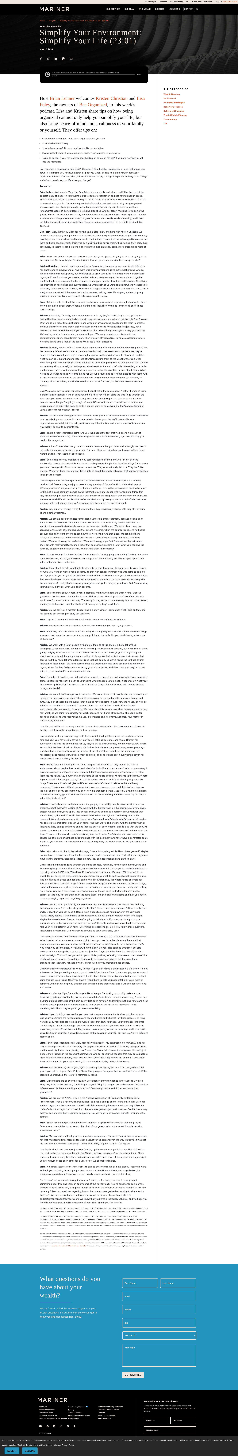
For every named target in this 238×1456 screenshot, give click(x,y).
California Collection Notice (108, 1410)
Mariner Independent (47, 1410)
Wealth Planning (171, 94)
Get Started (133, 1374)
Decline (30, 1450)
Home (42, 21)
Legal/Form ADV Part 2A (48, 1415)
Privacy (71, 1410)
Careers (163, 2)
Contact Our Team (46, 1413)
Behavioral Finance (173, 107)
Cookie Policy (73, 1419)
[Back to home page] (54, 10)
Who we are (145, 9)
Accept (12, 1450)
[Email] (71, 59)
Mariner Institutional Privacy (79, 1416)
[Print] (64, 59)
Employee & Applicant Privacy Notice (53, 1418)
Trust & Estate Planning (175, 115)
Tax (165, 123)
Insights (159, 9)
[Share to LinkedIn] (56, 59)
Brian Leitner (62, 98)
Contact (189, 9)
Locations (174, 9)
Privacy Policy (68, 1445)
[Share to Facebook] (41, 59)
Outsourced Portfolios (201, 2)
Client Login (150, 2)
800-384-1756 (230, 2)
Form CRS (101, 1413)
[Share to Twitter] (48, 59)
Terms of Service (75, 1413)
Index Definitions (104, 1418)
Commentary (170, 119)
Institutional (169, 98)
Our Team (129, 9)
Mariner (52, 1400)
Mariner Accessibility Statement (110, 1407)
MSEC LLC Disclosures (106, 1415)
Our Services (113, 9)
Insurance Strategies (174, 102)
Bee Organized (93, 104)
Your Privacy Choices (76, 1407)
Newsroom (43, 1407)
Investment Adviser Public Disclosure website (69, 1246)
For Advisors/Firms (179, 2)
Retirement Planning (173, 111)
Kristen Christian (112, 98)
